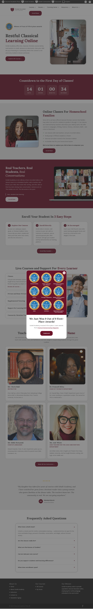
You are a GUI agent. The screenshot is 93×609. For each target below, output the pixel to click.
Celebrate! (46, 333)
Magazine (48, 328)
